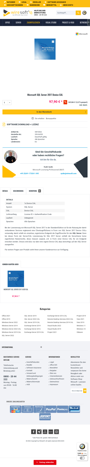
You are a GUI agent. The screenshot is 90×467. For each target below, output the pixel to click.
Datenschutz (54, 382)
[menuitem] (33, 5)
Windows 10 (81, 329)
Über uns (53, 373)
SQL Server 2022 (8, 335)
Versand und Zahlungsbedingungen (34, 374)
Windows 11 (81, 326)
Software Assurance (33, 368)
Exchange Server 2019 (32, 326)
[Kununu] (50, 431)
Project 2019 (81, 316)
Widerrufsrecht (31, 379)
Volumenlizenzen (56, 376)
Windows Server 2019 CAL (11, 332)
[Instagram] (56, 431)
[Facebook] (33, 431)
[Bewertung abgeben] (45, 97)
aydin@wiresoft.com (69, 173)
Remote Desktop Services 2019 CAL (60, 322)
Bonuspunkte (51, 118)
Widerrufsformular (33, 382)
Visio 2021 (80, 319)
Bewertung (34, 191)
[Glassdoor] (45, 431)
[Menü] (86, 443)
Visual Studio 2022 (54, 326)
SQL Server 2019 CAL (32, 322)
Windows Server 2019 (10, 326)
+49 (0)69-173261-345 (29, 173)
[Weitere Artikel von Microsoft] (82, 34)
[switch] (82, 458)
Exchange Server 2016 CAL (57, 316)
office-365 (53, 365)
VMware (80, 332)
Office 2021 (6, 316)
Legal (52, 362)
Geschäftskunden (32, 362)
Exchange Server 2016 (32, 329)
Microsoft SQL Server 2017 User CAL (16, 289)
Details (5, 191)
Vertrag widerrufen (46, 462)
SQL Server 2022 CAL (32, 319)
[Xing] (39, 431)
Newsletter (54, 368)
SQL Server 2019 (30, 316)
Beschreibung (18, 191)
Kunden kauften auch (10, 264)
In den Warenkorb (44, 112)
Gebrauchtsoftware (57, 379)
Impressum (54, 384)
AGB (28, 384)
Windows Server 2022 (10, 322)
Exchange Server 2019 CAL (34, 332)
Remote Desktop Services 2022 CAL (60, 319)
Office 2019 (6, 319)
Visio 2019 (80, 322)
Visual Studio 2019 (54, 329)
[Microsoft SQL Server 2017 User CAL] (16, 279)
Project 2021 (52, 332)
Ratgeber (53, 370)
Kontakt (29, 370)
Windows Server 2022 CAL (11, 329)
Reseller (29, 365)
